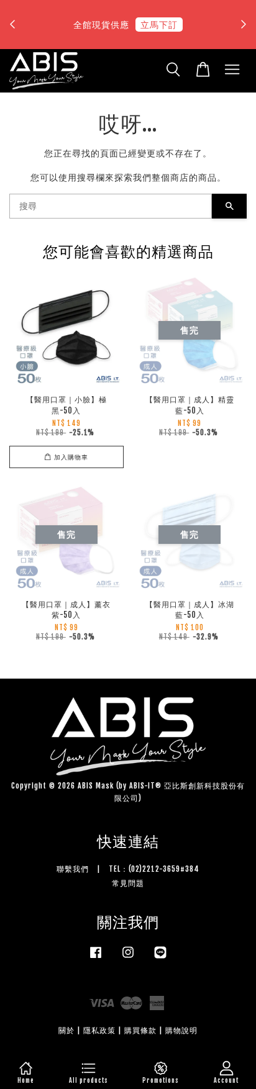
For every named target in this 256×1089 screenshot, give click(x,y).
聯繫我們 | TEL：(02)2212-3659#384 (128, 869)
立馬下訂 (159, 24)
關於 (66, 1030)
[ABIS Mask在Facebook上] (95, 958)
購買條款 (140, 1030)
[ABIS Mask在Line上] (160, 958)
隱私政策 (99, 1030)
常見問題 (128, 883)
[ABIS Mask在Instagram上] (128, 958)
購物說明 (181, 1030)
